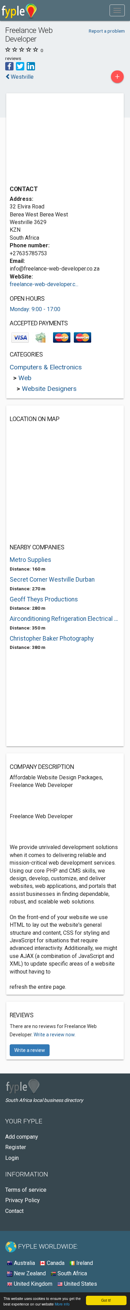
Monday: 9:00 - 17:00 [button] (35, 309)
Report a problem (107, 31)
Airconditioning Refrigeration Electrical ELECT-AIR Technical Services (65, 618)
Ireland (84, 1263)
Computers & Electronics (46, 367)
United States (80, 1284)
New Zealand (29, 1273)
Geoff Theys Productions (44, 599)
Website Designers (49, 389)
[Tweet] (20, 65)
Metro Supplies (30, 559)
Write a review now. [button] (55, 1034)
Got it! (106, 1300)
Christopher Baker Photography (52, 638)
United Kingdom (32, 1284)
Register (15, 1147)
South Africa (71, 1273)
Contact (14, 1211)
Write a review (29, 1050)
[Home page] (19, 10)
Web (25, 378)
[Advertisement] (62, 140)
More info (62, 1304)
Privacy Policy (22, 1200)
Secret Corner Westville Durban (52, 579)
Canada (54, 1263)
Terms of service (25, 1190)
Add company (21, 1136)
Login (12, 1158)
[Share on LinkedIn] (31, 65)
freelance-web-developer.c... (44, 284)
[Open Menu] (117, 10)
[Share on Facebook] (9, 65)
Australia (23, 1263)
